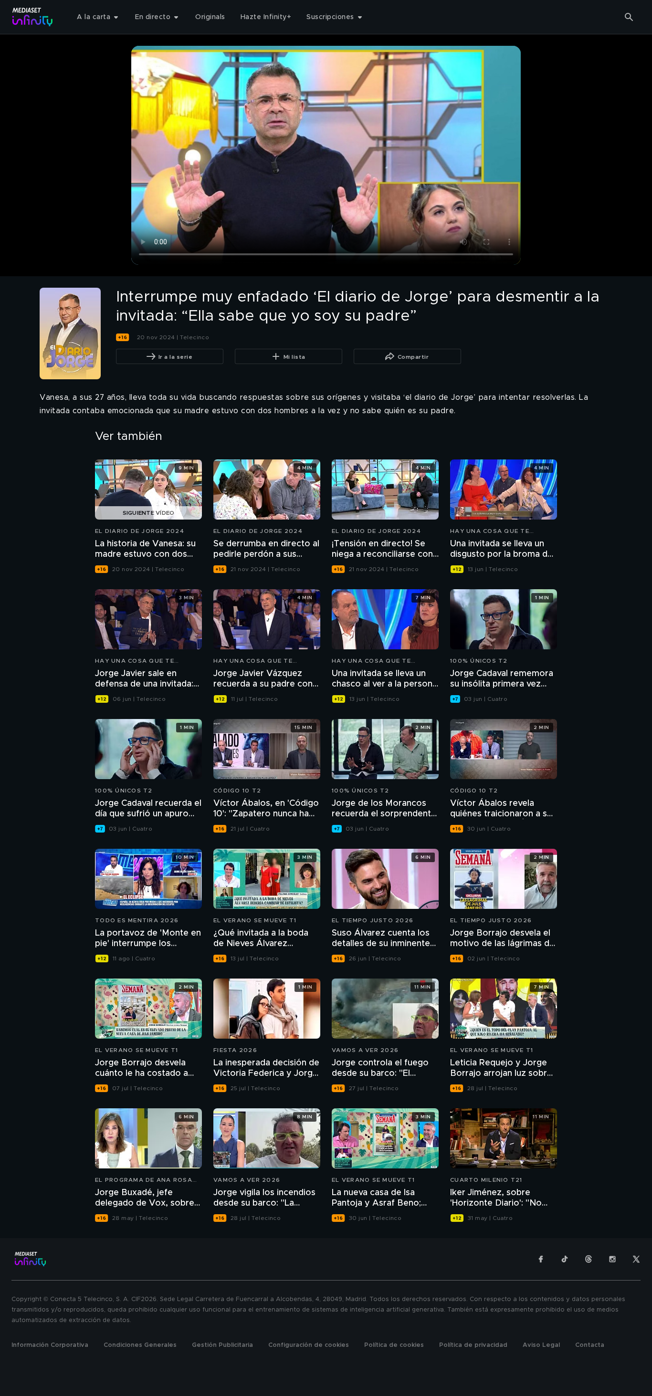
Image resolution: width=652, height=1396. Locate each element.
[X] (636, 1259)
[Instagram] (612, 1259)
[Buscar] (629, 17)
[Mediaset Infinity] (32, 17)
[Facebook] (540, 1259)
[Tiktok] (564, 1259)
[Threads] (588, 1259)
